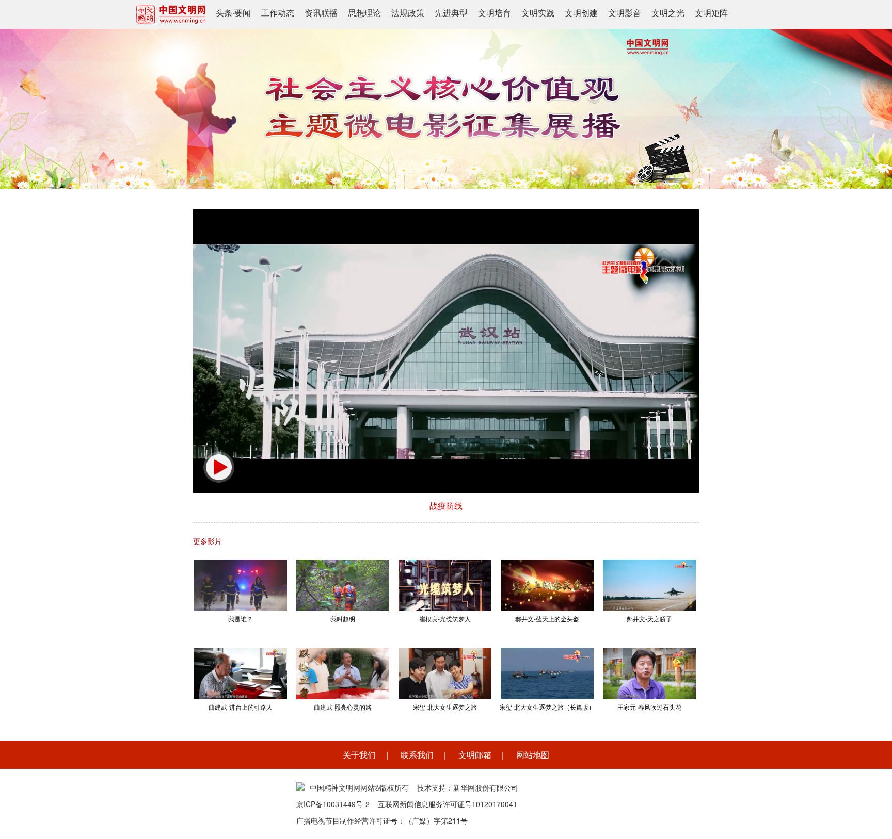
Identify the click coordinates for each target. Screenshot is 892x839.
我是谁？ (240, 618)
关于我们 (359, 755)
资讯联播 (321, 13)
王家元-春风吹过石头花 (649, 706)
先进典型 (451, 13)
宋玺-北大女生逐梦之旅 (445, 706)
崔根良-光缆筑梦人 (445, 618)
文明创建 (581, 13)
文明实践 (537, 13)
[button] (218, 467)
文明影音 (624, 13)
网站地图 (532, 755)
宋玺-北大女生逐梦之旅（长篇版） (547, 706)
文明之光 (667, 13)
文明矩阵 (711, 13)
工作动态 (277, 13)
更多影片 (207, 541)
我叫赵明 (342, 618)
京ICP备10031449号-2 (333, 804)
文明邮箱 (474, 755)
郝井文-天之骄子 (649, 618)
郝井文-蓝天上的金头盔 (547, 618)
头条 (224, 13)
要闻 (242, 13)
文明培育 (494, 13)
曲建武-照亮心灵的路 (343, 706)
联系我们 (417, 755)
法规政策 (407, 13)
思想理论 (364, 13)
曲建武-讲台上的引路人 (241, 706)
